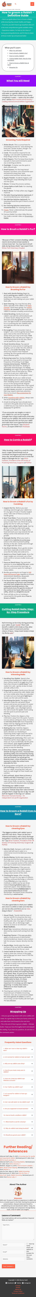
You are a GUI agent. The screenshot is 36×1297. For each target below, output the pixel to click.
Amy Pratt (3, 1175)
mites (28, 909)
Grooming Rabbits (19, 1162)
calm (11, 633)
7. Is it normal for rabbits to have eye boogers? (15, 1094)
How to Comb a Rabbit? (16, 56)
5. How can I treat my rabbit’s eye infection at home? (14, 1079)
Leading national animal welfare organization (18, 101)
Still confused (9, 775)
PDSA (31, 783)
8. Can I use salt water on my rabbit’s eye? (16, 1102)
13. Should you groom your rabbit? (14, 1135)
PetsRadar (26, 426)
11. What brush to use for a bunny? (14, 1122)
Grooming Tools (13, 140)
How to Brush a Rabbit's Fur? (18, 53)
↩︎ (15, 1160)
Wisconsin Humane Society (11, 796)
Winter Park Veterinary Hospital (13, 248)
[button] (15, 4)
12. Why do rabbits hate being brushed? (16, 1128)
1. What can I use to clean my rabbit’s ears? (15, 1049)
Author (18, 1287)
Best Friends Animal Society (22, 99)
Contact (18, 1285)
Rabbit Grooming (24, 1171)
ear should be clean (21, 919)
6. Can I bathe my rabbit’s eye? (13, 1087)
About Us (18, 1289)
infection (23, 925)
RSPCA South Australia (7, 1160)
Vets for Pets (23, 1173)
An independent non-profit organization (15, 797)
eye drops (26, 883)
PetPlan (28, 463)
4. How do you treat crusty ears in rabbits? (14, 1071)
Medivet (5, 1169)
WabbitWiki (18, 911)
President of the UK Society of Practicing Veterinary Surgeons (16, 461)
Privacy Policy (18, 1291)
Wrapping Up (13, 67)
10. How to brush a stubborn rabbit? (14, 1115)
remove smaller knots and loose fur (18, 559)
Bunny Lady (11, 1177)
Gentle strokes (16, 148)
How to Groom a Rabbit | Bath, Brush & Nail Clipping (16, 1166)
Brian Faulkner (14, 841)
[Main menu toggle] (32, 4)
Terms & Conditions (18, 1293)
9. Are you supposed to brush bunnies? (15, 1108)
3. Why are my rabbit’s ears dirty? (14, 1063)
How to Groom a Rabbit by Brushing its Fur (18, 288)
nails (27, 769)
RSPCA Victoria (14, 1164)
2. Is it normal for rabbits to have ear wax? (16, 1057)
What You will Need (15, 50)
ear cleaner (19, 939)
